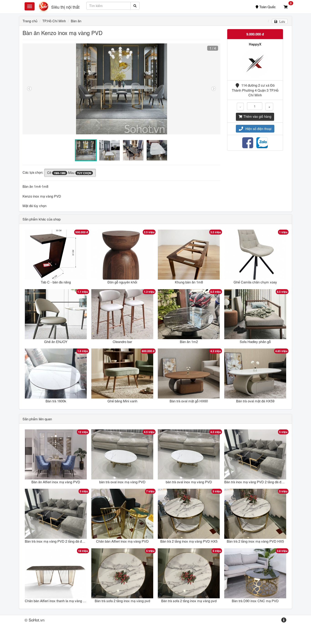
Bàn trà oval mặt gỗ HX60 (189, 400)
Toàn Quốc (267, 6)
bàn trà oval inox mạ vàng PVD (122, 481)
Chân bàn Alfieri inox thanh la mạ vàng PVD (57, 600)
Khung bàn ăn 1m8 (189, 282)
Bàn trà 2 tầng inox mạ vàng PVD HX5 (188, 541)
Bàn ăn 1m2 (189, 341)
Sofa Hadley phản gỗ (255, 341)
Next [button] (213, 89)
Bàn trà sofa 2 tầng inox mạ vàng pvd (122, 600)
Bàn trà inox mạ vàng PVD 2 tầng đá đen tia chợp (261, 481)
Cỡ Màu (69, 172)
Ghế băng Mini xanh (122, 400)
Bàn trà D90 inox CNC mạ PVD (255, 600)
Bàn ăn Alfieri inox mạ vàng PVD (55, 481)
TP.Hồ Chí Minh (54, 20)
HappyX (255, 44)
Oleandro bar (122, 341)
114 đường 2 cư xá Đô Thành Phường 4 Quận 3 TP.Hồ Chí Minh (255, 90)
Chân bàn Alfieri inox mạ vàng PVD (122, 541)
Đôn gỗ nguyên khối (122, 282)
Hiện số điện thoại (258, 128)
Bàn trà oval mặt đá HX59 (255, 400)
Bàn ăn (76, 20)
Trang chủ (30, 20)
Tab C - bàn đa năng (56, 282)
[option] (121, 88)
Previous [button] (29, 89)
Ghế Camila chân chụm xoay (255, 282)
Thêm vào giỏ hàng (257, 116)
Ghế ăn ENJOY (55, 341)
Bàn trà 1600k (56, 400)
